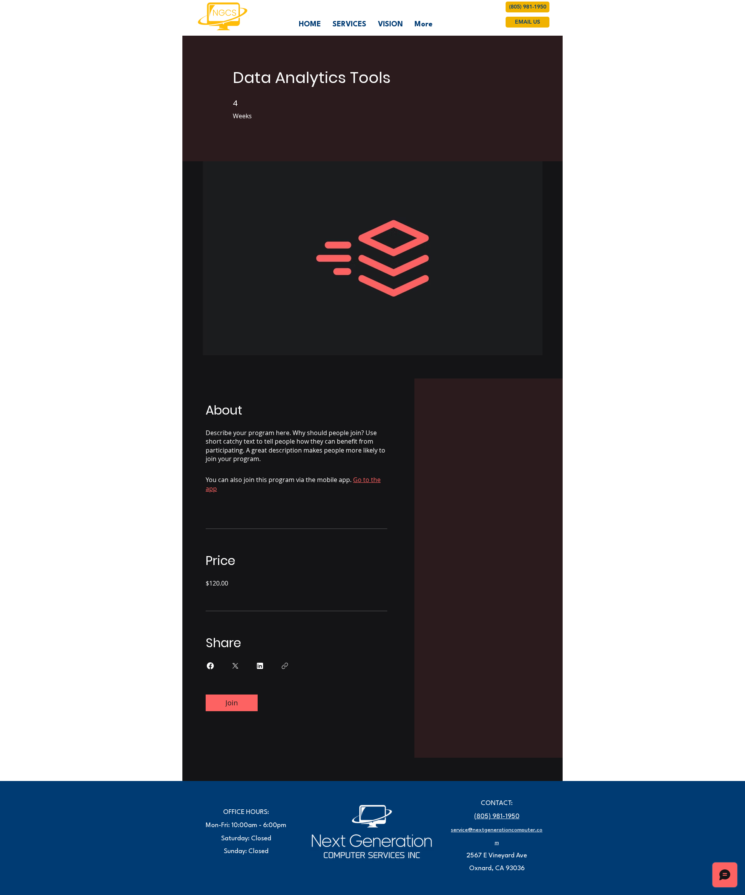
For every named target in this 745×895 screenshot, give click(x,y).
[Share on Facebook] (210, 665)
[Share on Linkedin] (260, 665)
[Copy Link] (284, 665)
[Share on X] (235, 665)
